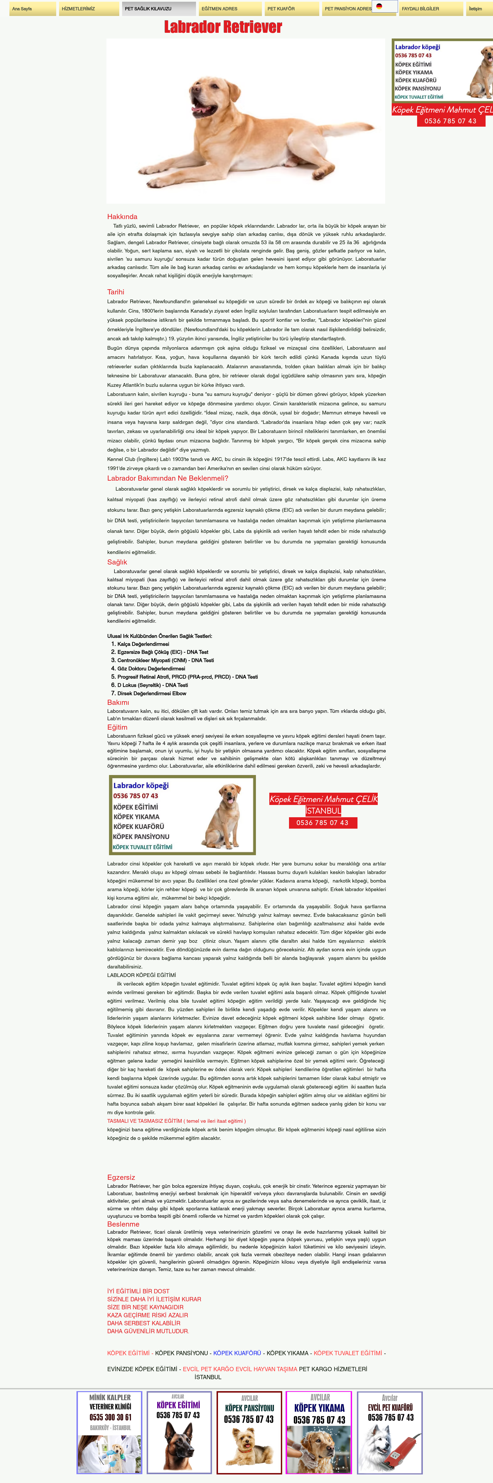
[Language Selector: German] (385, 6)
